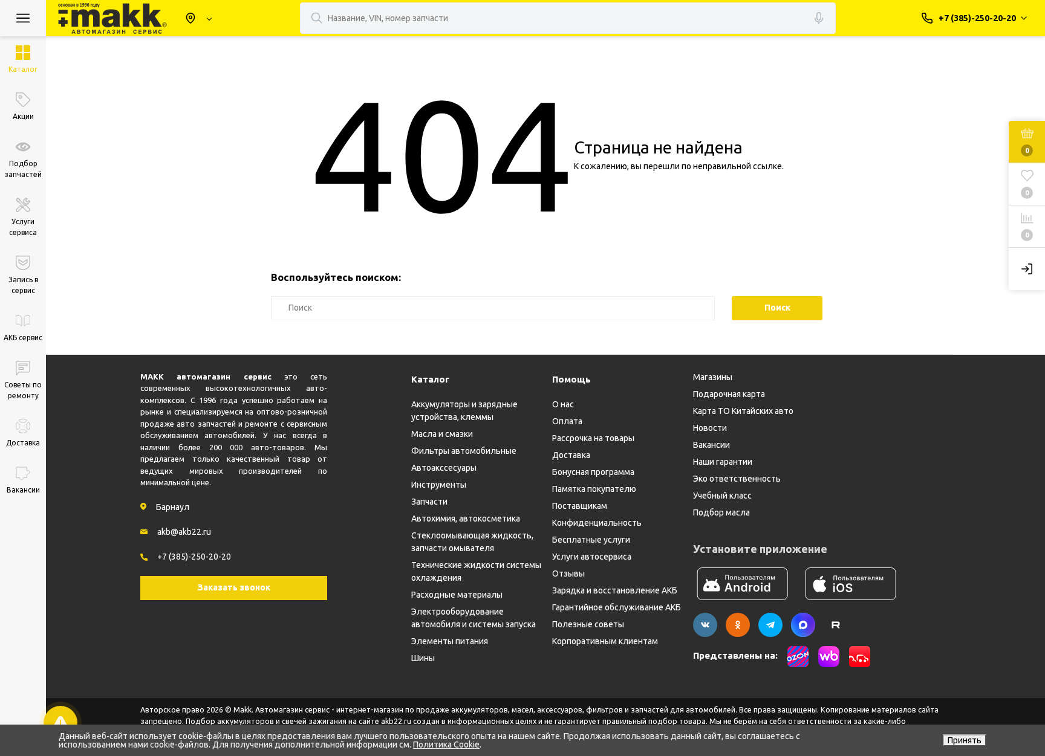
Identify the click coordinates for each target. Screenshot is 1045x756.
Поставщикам (579, 506)
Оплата (567, 421)
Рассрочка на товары (593, 438)
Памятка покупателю (594, 489)
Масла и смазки (442, 434)
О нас (563, 404)
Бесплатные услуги (591, 539)
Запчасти (429, 501)
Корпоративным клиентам (605, 641)
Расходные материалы (457, 594)
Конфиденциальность (597, 523)
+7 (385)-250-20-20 (194, 556)
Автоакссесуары (444, 468)
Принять (965, 740)
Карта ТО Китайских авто (743, 411)
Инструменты (438, 484)
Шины (423, 658)
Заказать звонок (234, 587)
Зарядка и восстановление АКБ (614, 590)
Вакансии (711, 445)
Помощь (571, 379)
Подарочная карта (729, 394)
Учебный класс (722, 495)
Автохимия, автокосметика (465, 518)
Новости (710, 428)
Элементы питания (449, 641)
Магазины (712, 377)
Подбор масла (721, 512)
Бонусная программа (593, 472)
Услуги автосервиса (591, 556)
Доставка (571, 455)
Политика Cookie (446, 744)
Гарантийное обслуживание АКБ (616, 607)
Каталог (430, 379)
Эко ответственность (737, 478)
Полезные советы (588, 624)
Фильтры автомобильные (463, 451)
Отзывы (568, 573)
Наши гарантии (722, 462)
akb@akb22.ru (184, 532)
